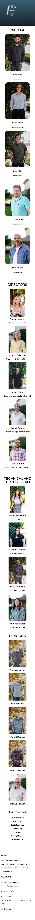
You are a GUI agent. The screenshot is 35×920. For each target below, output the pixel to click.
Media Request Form (10, 882)
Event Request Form (9, 886)
